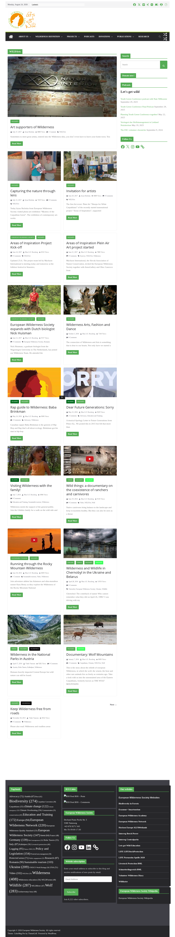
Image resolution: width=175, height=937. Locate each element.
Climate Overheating (31, 810)
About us (23, 37)
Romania (47, 342)
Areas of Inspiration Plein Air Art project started (87, 245)
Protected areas (19, 858)
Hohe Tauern (22, 667)
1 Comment (52, 132)
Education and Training (94, 416)
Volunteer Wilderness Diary (131, 875)
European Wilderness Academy (133, 815)
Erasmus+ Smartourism (129, 809)
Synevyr (82, 256)
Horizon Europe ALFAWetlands (133, 827)
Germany (18, 839)
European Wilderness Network (132, 821)
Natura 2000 (29, 849)
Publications (124, 37)
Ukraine (70, 562)
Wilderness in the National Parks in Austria (30, 656)
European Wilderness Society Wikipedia (136, 898)
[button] (29, 37)
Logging (16, 848)
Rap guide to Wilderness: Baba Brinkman (33, 409)
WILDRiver (38, 886)
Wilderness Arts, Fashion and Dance (88, 326)
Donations (104, 37)
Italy (14, 844)
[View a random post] (165, 34)
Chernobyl (71, 589)
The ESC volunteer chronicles (133, 130)
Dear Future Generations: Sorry (90, 407)
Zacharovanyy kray (27, 892)
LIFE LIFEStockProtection (131, 851)
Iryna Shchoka (29, 132)
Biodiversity (23, 801)
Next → (113, 705)
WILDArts (14, 121)
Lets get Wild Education (129, 845)
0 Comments (53, 200)
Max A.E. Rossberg (31, 252)
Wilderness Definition (47, 37)
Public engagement (36, 858)
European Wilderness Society (22, 237)
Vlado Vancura (30, 664)
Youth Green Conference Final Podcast (137, 107)
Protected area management (41, 854)
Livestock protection (40, 844)
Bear (38, 797)
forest (44, 835)
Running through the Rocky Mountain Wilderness (31, 566)
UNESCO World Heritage (39, 867)
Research (143, 37)
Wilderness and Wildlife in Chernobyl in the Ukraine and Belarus (88, 572)
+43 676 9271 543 (72, 826)
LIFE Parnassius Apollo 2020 (132, 857)
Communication (49, 810)
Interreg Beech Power (128, 833)
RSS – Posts (79, 796)
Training (14, 401)
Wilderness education (30, 880)
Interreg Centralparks (129, 839)
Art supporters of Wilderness (32, 127)
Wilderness (97, 256)
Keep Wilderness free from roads (30, 711)
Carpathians (84, 663)
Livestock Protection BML (130, 863)
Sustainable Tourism (19, 558)
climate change (36, 806)
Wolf (93, 503)
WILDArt (62, 132)
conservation (15, 815)
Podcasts (89, 37)
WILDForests (49, 880)
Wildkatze (123, 881)
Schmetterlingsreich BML (130, 869)
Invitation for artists (81, 191)
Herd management (35, 840)
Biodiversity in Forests (129, 803)
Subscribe (71, 892)
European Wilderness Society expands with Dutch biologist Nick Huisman (32, 328)
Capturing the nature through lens (32, 193)
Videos (69, 480)
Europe (23, 820)
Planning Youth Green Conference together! (139, 114)
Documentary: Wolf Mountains (89, 654)
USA (54, 867)
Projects (72, 37)
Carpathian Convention (47, 802)
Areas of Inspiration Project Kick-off (31, 245)
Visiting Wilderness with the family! (31, 487)
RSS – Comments (82, 802)
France (54, 835)
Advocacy (27, 420)
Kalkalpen (30, 667)
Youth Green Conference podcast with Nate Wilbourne (144, 99)
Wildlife (89, 480)
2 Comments (17, 420)
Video (82, 503)
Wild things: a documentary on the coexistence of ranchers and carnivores (89, 489)
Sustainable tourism (34, 502)
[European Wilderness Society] (11, 36)
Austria (15, 667)
